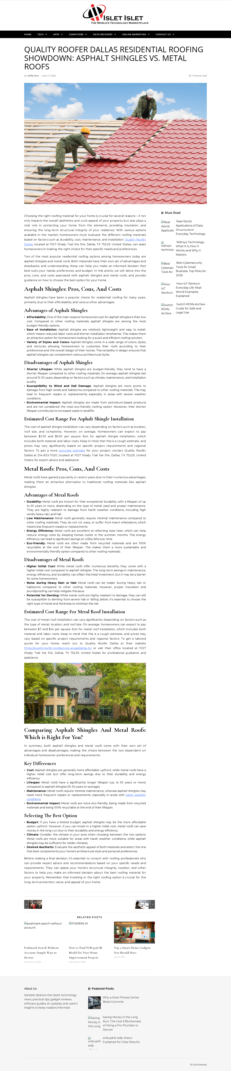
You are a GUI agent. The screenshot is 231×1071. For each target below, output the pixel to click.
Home (27, 34)
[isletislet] (115, 15)
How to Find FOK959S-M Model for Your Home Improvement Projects (85, 952)
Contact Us (163, 34)
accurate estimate (72, 450)
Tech (41, 34)
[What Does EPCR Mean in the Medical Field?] (147, 904)
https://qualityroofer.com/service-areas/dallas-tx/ (58, 648)
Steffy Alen (33, 75)
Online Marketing (134, 34)
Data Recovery (103, 34)
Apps (56, 34)
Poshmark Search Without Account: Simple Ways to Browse (41, 952)
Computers (76, 34)
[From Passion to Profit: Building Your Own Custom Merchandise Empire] (31, 904)
